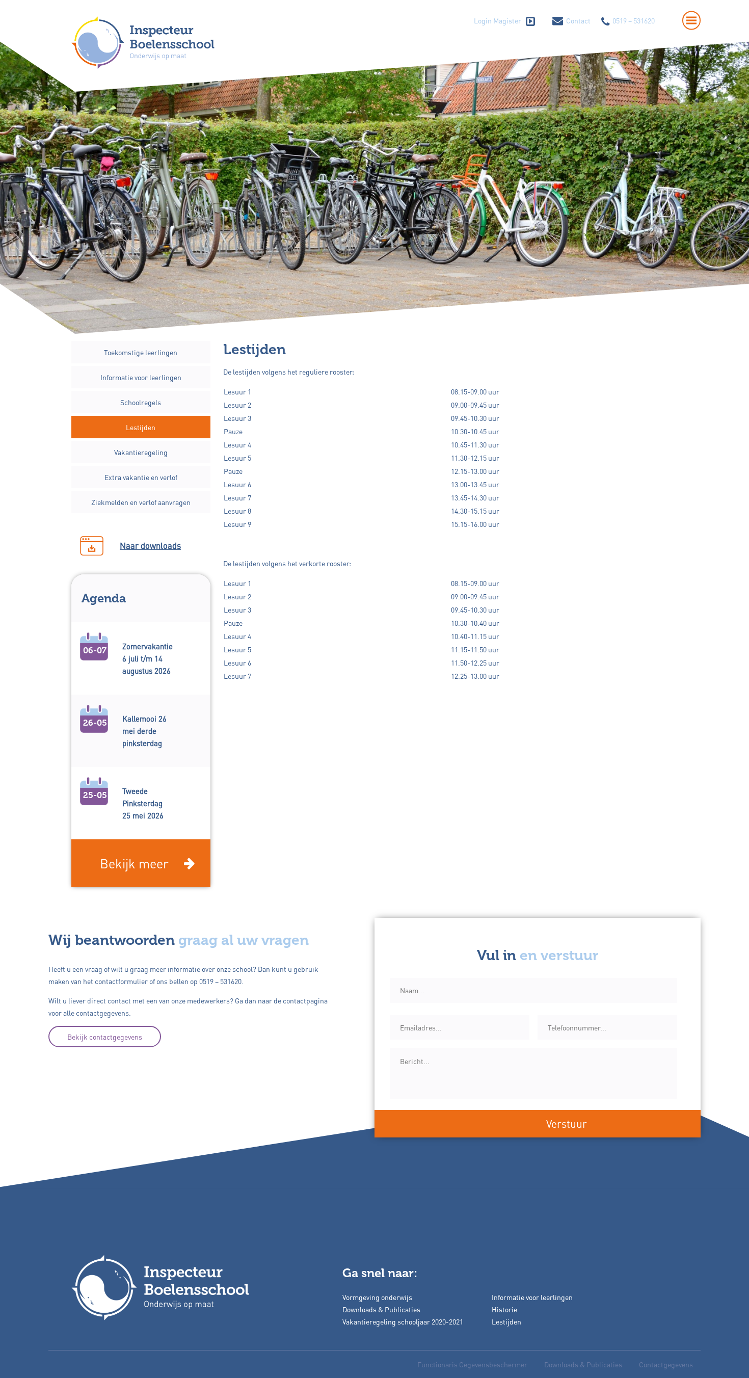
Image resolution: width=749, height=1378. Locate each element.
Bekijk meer (134, 863)
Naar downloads (150, 545)
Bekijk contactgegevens (104, 1036)
